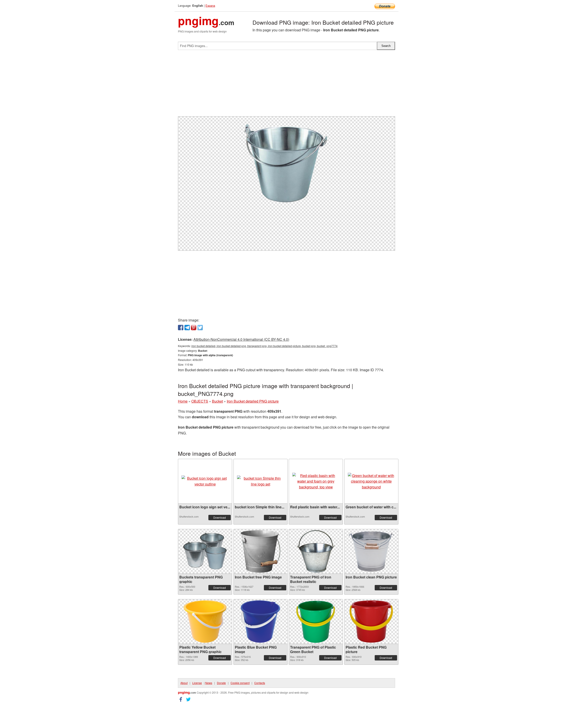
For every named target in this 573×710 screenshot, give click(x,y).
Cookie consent (240, 683)
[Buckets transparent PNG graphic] (205, 551)
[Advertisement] (286, 85)
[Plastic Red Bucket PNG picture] (371, 621)
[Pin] (193, 327)
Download (219, 517)
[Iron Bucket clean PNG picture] (371, 551)
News (208, 683)
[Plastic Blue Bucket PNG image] (260, 621)
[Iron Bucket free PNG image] (260, 551)
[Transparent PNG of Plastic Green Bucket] (316, 621)
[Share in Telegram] (187, 327)
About (184, 683)
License (197, 683)
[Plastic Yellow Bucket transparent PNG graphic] (205, 621)
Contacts (259, 683)
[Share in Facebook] (180, 327)
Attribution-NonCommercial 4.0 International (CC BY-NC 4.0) (241, 339)
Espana (210, 5)
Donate (221, 683)
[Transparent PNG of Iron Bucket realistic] (315, 551)
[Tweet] (200, 327)
